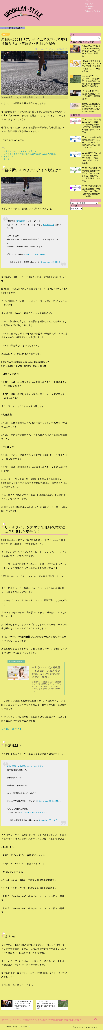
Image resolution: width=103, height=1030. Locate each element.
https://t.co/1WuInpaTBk (34, 254)
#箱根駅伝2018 (25, 766)
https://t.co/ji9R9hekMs (48, 801)
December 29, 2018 (50, 262)
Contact (89, 9)
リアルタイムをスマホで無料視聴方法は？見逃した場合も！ (31, 154)
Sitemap (89, 6)
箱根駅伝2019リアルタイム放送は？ (20, 151)
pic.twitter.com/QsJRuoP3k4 (34, 812)
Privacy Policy (92, 11)
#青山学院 (11, 766)
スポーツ (6, 34)
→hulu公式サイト (11, 729)
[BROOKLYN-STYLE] (23, 24)
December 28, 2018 (47, 820)
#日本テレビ (48, 225)
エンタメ (89, 4)
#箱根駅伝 (20, 221)
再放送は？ (9, 156)
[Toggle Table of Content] (3, 149)
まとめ (7, 159)
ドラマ (88, 1)
